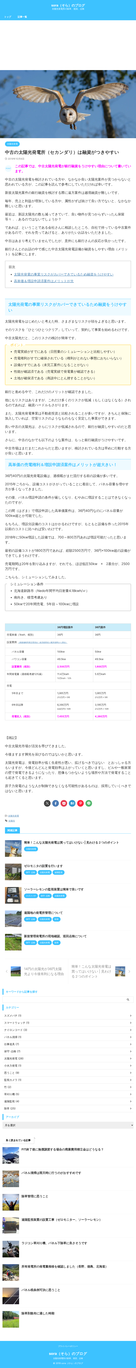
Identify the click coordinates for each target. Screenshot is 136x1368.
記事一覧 (22, 16)
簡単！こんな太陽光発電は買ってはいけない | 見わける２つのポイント (71, 842)
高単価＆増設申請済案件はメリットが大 (44, 281)
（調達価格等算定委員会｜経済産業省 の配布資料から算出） (43, 642)
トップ (7, 16)
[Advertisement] (68, 45)
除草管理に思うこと (35, 1196)
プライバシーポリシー (68, 1346)
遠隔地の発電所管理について (43, 912)
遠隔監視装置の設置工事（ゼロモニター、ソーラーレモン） (62, 1219)
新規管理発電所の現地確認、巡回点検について (55, 936)
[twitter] (47, 803)
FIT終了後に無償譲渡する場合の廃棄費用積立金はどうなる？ (63, 1149)
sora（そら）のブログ (68, 5)
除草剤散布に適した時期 (38, 1313)
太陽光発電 (13, 815)
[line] (88, 803)
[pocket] (64, 803)
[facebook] (55, 803)
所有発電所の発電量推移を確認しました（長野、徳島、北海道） (65, 1266)
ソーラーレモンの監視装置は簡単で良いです (54, 889)
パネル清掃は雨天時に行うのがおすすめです (51, 1173)
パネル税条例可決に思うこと (41, 1290)
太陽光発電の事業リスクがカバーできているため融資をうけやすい (63, 274)
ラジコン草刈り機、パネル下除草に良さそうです (54, 1243)
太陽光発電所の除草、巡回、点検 (68, 1358)
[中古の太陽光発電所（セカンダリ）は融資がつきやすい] (72, 803)
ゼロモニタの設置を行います (43, 866)
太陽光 (11, 820)
